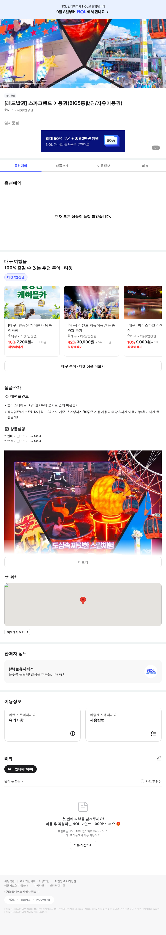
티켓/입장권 (16, 277)
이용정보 (103, 166)
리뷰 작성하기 (83, 845)
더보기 (83, 562)
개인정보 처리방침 (65, 881)
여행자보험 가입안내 (16, 885)
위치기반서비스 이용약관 (34, 881)
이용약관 (9, 881)
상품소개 (62, 166)
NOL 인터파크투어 (20, 769)
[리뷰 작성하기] (159, 758)
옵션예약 (20, 166)
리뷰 (145, 166)
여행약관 (39, 885)
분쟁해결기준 (57, 885)
